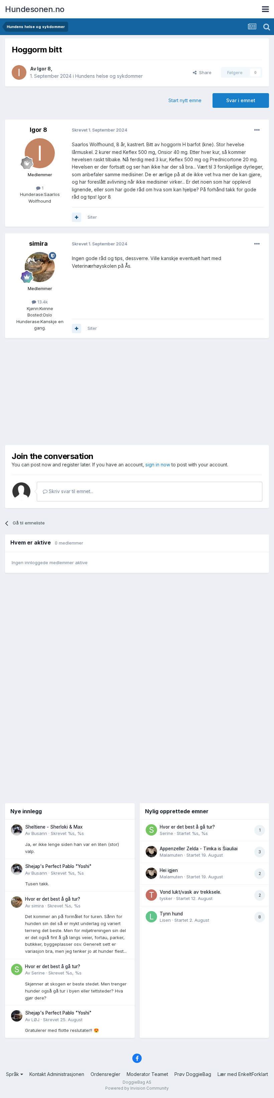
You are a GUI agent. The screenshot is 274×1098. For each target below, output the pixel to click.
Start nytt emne (184, 100)
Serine (38, 972)
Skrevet (67, 833)
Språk (13, 1074)
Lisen (165, 920)
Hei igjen (169, 870)
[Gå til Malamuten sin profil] (151, 851)
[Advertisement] (137, 391)
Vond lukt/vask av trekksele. (190, 892)
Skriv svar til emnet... (70, 491)
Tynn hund (171, 913)
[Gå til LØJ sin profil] (16, 1016)
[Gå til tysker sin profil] (151, 895)
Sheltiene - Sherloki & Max (54, 827)
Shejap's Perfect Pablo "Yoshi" (58, 866)
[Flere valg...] (257, 130)
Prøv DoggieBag (192, 1074)
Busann (39, 833)
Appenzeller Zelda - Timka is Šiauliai (199, 848)
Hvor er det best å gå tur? (52, 899)
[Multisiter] (76, 217)
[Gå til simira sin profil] (40, 267)
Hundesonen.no (34, 9)
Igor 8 (44, 68)
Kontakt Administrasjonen (56, 1074)
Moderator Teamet (147, 1074)
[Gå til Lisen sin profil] (151, 916)
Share (204, 72)
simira (38, 243)
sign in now (157, 464)
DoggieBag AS (137, 1082)
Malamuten (171, 855)
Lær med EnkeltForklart (243, 1074)
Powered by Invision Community (137, 1088)
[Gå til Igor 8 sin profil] (19, 72)
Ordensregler (105, 1074)
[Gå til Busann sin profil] (16, 830)
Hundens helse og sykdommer (109, 76)
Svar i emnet (240, 100)
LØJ (35, 1019)
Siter (92, 217)
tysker (166, 898)
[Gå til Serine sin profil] (16, 969)
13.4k (42, 301)
